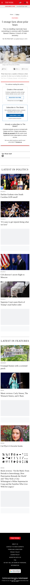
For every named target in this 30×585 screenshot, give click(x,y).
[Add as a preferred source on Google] (15, 571)
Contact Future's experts (15, 546)
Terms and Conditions (15, 549)
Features (15, 18)
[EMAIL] (3, 156)
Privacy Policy (15, 552)
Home (11, 14)
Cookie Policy (15, 554)
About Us (15, 544)
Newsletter (26, 69)
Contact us (19, 142)
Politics (17, 14)
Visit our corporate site (21, 579)
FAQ (15, 560)
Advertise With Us (15, 557)
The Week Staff (9, 38)
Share (5, 69)
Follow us (18, 69)
